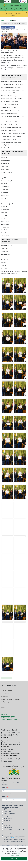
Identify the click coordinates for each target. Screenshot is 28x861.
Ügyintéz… (6, 9)
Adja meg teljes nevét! (6, 793)
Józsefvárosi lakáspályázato (7, 717)
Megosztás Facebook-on (8, 27)
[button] (26, 13)
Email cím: (4, 796)
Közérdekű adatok (6, 690)
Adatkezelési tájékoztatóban (18, 837)
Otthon (2, 9)
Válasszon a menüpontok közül (14, 14)
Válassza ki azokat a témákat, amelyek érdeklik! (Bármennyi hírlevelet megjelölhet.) (12, 807)
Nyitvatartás (6, 737)
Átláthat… (16, 9)
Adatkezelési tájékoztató (9, 833)
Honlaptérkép (5, 702)
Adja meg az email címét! (7, 802)
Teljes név (4, 787)
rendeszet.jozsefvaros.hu (10, 755)
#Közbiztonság (8, 678)
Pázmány (21, 10)
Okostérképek (5, 693)
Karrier (3, 708)
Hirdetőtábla (9, 20)
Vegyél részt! (4, 714)
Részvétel (11, 9)
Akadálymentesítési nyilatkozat (10, 699)
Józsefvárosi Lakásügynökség (8, 716)
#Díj (2, 678)
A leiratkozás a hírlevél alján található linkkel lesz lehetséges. (14, 845)
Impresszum (4, 705)
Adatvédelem (5, 696)
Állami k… (26, 10)
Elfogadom (14, 858)
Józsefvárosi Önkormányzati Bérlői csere (10, 719)
